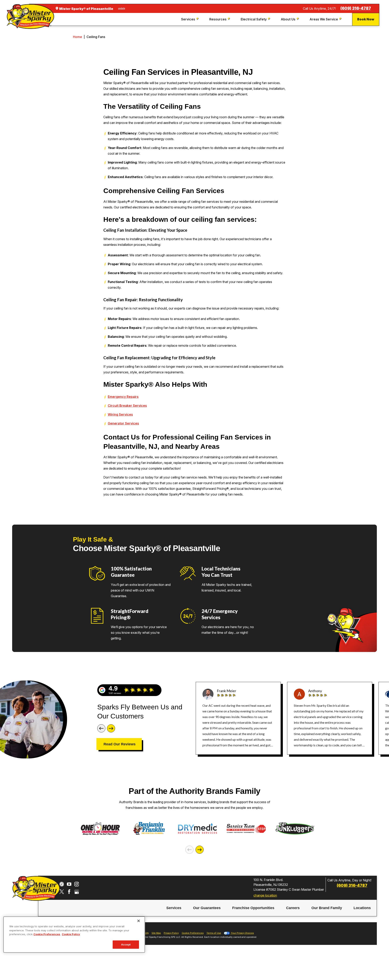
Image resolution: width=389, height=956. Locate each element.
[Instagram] (76, 884)
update (121, 8)
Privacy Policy (171, 933)
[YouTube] (69, 884)
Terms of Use (213, 933)
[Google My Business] (76, 891)
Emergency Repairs (123, 397)
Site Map (156, 933)
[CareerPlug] (61, 884)
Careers (293, 908)
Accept (125, 944)
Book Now (365, 19)
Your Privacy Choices (242, 933)
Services (173, 908)
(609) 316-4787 (355, 8)
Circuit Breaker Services (127, 406)
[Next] (111, 728)
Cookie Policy (71, 934)
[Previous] (101, 728)
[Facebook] (69, 891)
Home (77, 37)
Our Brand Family (326, 908)
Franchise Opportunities (253, 908)
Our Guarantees (207, 908)
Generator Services (123, 423)
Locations (362, 908)
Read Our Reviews (120, 744)
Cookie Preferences (46, 934)
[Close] (138, 920)
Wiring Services (120, 414)
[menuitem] (190, 19)
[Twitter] (61, 891)
